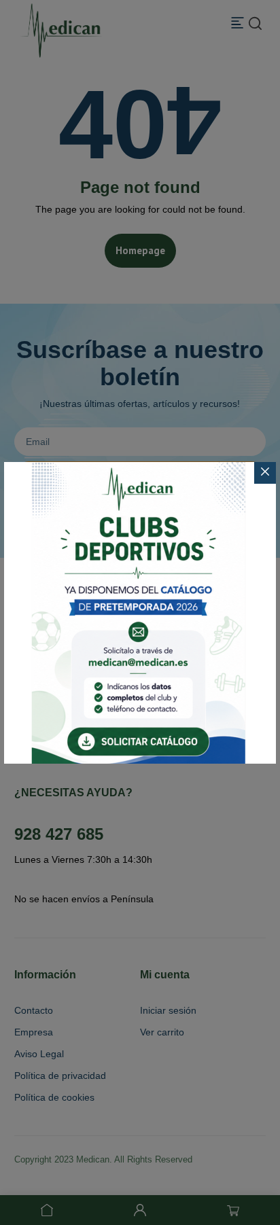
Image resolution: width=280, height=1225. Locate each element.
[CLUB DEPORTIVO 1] (140, 613)
